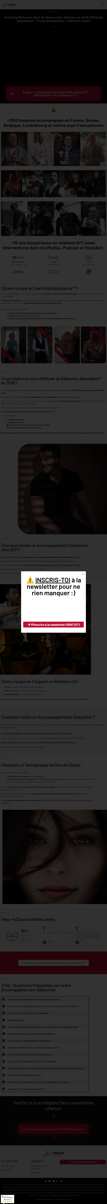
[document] (53, 602)
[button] (83, 574)
